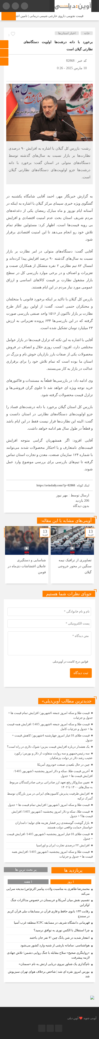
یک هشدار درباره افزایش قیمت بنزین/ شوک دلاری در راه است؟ (48, 746)
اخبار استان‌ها (67, 33)
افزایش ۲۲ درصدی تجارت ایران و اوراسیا (63, 845)
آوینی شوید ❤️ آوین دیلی (81, 1018)
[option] (72, 555)
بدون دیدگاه (81, 506)
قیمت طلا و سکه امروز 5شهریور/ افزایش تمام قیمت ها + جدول (49, 805)
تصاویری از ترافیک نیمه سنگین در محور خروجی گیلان (75, 566)
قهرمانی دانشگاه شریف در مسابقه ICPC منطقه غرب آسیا (52, 922)
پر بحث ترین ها (26, 869)
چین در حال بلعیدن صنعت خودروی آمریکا (63, 764)
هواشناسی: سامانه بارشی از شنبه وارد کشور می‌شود (55, 945)
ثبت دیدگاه (81, 673)
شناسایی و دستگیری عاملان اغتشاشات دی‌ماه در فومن (27, 566)
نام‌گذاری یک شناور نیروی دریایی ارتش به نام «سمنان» (54, 964)
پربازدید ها (73, 870)
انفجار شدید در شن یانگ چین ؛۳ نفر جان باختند (60, 937)
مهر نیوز (62, 495)
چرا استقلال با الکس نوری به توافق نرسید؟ (62, 930)
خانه (87, 33)
